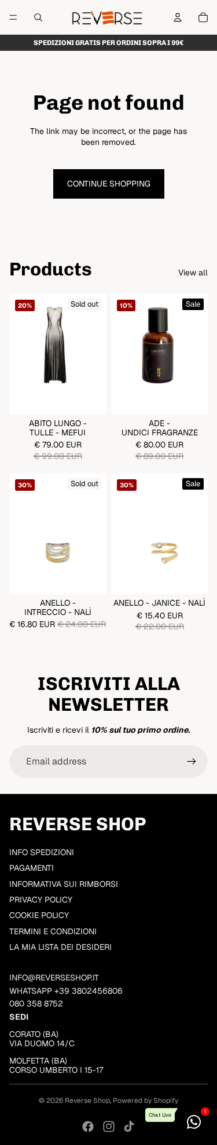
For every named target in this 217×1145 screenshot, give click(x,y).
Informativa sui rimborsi (63, 884)
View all (193, 272)
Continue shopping (108, 183)
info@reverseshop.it (54, 977)
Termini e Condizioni (53, 931)
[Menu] (13, 17)
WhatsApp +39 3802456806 (66, 991)
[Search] (38, 17)
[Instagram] (109, 1126)
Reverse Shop (87, 1100)
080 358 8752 (36, 1003)
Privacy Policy (40, 899)
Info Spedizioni (41, 852)
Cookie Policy (39, 915)
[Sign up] (192, 762)
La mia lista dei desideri (60, 947)
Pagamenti (31, 868)
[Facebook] (88, 1126)
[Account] (177, 17)
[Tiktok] (129, 1126)
